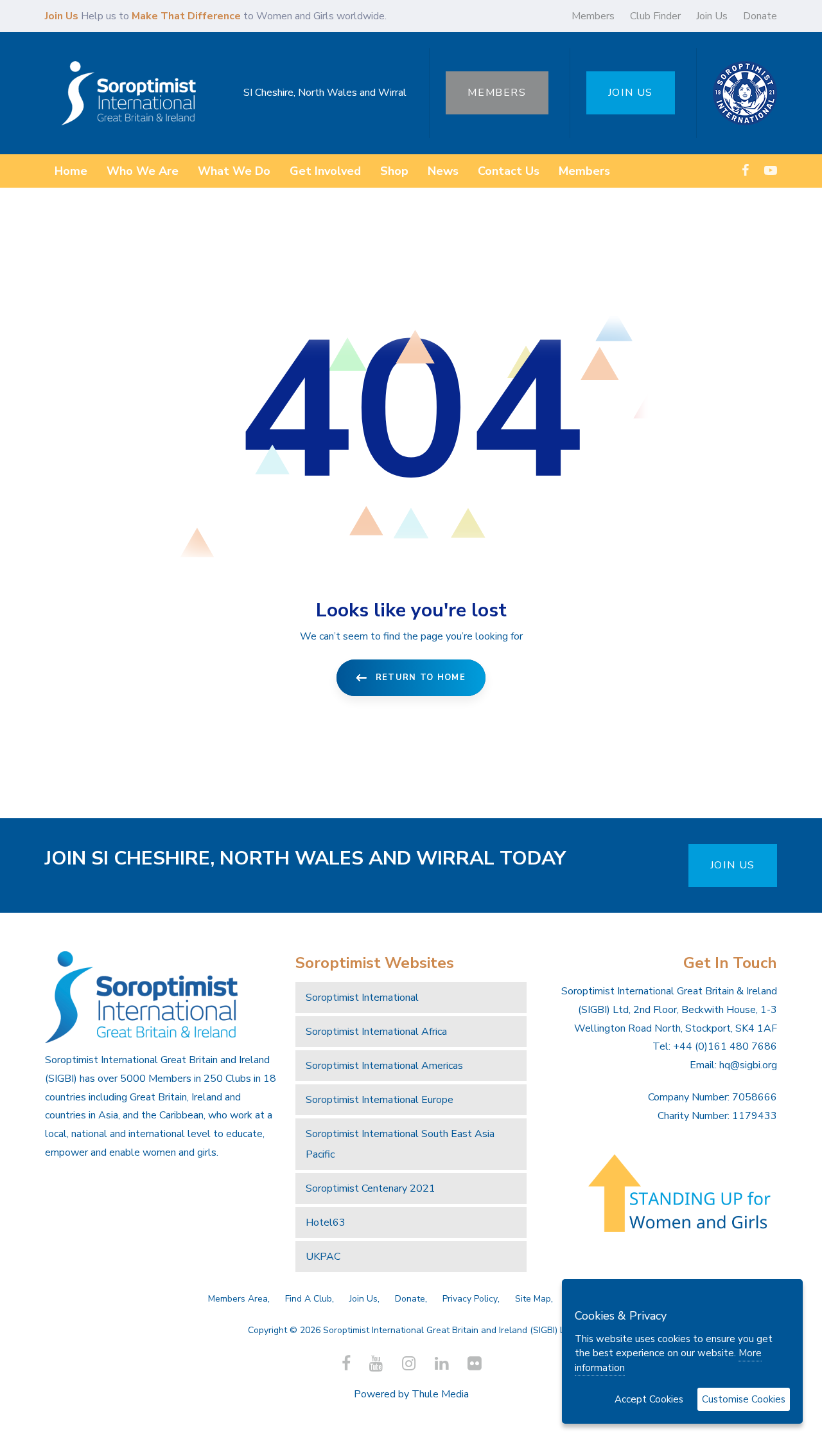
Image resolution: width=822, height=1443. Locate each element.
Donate (760, 16)
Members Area (238, 1299)
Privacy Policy (470, 1299)
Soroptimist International (362, 997)
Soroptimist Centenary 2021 (370, 1188)
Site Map (533, 1299)
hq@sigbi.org (748, 1065)
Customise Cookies (743, 1399)
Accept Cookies (649, 1399)
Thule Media (440, 1394)
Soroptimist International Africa (376, 1032)
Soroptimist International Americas (384, 1066)
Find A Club (308, 1299)
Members (593, 16)
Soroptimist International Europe (379, 1100)
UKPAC (323, 1257)
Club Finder (655, 16)
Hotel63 (325, 1222)
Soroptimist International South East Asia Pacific (400, 1144)
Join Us (712, 16)
